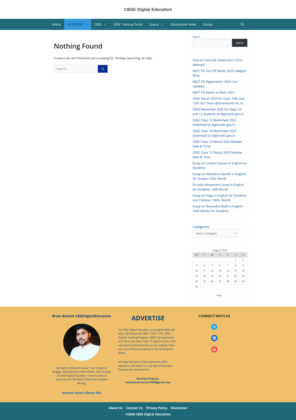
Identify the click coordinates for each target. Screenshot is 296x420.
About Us (116, 408)
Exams (154, 24)
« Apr (218, 295)
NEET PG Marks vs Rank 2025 (213, 92)
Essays (208, 24)
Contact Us (134, 408)
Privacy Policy (156, 408)
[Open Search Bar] (242, 24)
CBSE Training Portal (128, 24)
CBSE (98, 24)
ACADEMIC (75, 24)
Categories (201, 226)
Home (56, 24)
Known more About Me (81, 392)
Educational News (183, 24)
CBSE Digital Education (148, 9)
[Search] (103, 69)
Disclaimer (179, 408)
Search (196, 36)
